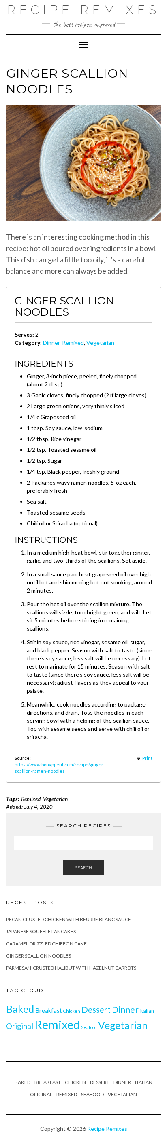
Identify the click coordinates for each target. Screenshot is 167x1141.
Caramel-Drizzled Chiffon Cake (46, 944)
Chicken (71, 1011)
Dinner (51, 342)
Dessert (96, 1009)
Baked (20, 1009)
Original (19, 1026)
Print (147, 758)
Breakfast (48, 1010)
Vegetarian (100, 342)
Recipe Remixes (83, 10)
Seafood (89, 1027)
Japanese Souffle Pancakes (41, 931)
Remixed (73, 342)
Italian (147, 1011)
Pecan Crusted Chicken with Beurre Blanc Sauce (68, 919)
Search (83, 867)
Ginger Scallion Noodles (38, 956)
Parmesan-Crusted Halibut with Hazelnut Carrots (71, 968)
